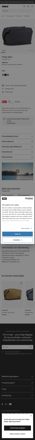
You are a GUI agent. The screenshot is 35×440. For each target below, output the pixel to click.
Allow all (17, 234)
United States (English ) (17, 428)
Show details (25, 228)
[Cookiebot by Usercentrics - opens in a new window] (25, 198)
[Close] (31, 416)
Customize (16, 240)
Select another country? (17, 434)
